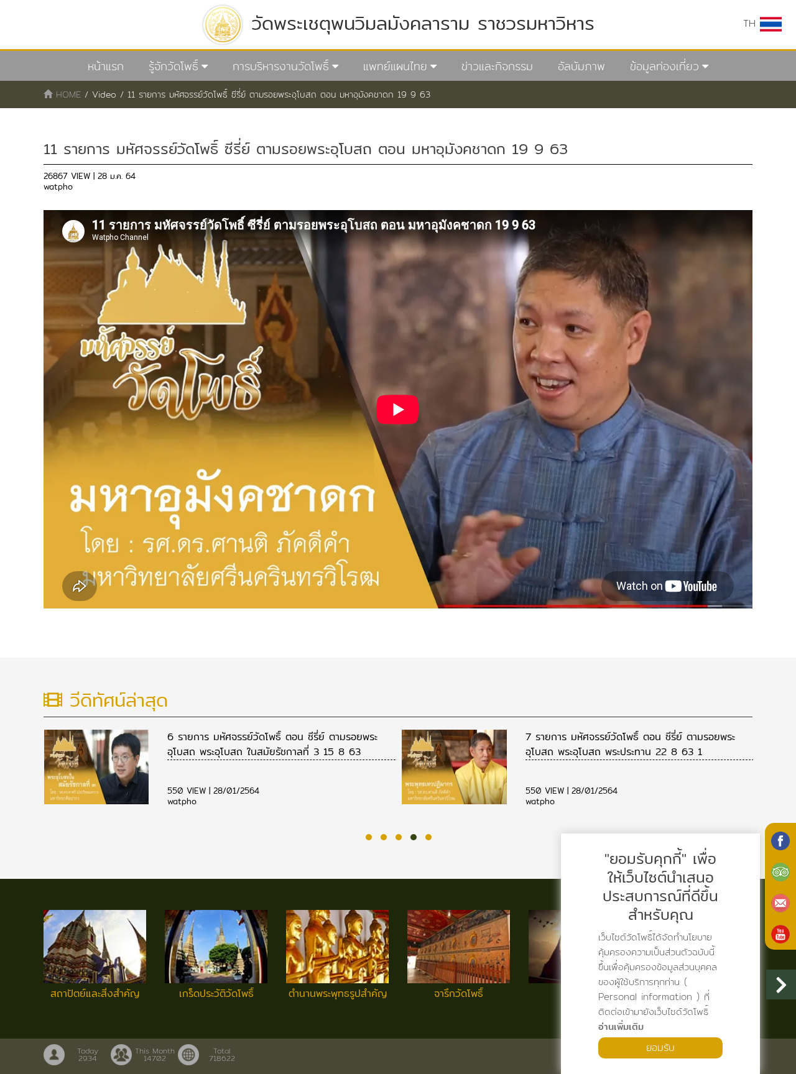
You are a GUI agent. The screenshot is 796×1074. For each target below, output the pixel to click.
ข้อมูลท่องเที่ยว (664, 66)
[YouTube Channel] (780, 933)
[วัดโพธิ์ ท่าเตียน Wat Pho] (780, 839)
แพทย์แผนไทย (395, 66)
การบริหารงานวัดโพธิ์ (281, 66)
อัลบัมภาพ (581, 66)
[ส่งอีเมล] (780, 902)
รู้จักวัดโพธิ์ (173, 66)
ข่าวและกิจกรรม (497, 66)
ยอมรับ (660, 1047)
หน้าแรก (106, 66)
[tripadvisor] (780, 871)
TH (751, 23)
